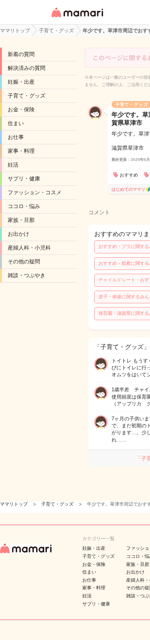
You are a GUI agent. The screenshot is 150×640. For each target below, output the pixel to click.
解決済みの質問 (26, 68)
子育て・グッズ (26, 96)
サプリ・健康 (24, 178)
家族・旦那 (21, 220)
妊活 (13, 165)
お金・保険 (21, 109)
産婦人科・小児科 (29, 248)
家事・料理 (21, 151)
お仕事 (16, 137)
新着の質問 (21, 54)
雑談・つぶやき (26, 275)
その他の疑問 (24, 261)
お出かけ (18, 234)
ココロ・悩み (24, 206)
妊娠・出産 (21, 82)
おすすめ (129, 175)
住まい (16, 123)
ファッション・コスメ (35, 192)
